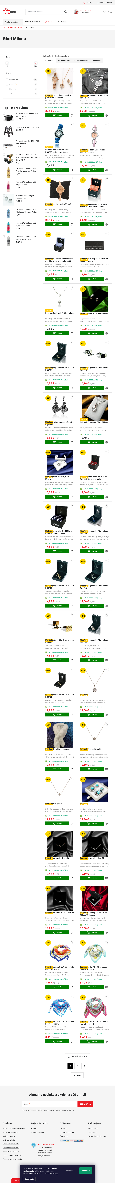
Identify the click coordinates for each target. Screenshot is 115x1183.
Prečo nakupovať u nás (11, 1132)
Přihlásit (34, 1128)
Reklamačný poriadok (11, 1151)
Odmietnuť (69, 1170)
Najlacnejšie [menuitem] (64, 60)
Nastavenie (29, 1179)
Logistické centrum (67, 1132)
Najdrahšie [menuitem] (49, 60)
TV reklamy (64, 1136)
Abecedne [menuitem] (97, 60)
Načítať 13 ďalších (79, 1056)
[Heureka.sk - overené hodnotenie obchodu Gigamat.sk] (33, 1145)
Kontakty (89, 2)
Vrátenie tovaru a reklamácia (14, 1128)
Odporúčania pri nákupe (12, 1155)
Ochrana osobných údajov (13, 1159)
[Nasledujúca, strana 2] (77, 1066)
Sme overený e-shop (46, 1145)
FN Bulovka (92, 1132)
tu (57, 1174)
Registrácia (85, 12)
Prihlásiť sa (85, 1104)
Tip (22, 94)
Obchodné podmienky (11, 1148)
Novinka (22, 89)
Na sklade (22, 80)
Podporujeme (93, 1128)
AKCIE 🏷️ (22, 84)
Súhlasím (86, 1170)
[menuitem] (13, 22)
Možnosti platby (9, 1140)
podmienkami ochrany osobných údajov (59, 1110)
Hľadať (66, 12)
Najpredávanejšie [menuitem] (82, 60)
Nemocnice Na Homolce (97, 1136)
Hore (79, 1075)
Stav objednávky (37, 1132)
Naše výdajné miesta (11, 1144)
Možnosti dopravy (106, 2)
